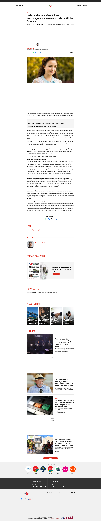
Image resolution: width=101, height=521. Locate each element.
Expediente (49, 506)
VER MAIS (50, 458)
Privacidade (49, 498)
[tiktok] (32, 499)
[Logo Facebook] (35, 53)
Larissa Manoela (44, 230)
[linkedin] (28, 499)
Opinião (36, 498)
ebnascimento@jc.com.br (40, 245)
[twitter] (26, 499)
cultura (30, 230)
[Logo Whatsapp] (33, 53)
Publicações (49, 504)
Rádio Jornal (73, 496)
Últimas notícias (38, 494)
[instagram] (24, 499)
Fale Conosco (49, 508)
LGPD (48, 502)
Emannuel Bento (30, 48)
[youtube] (30, 499)
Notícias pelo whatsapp (63, 494)
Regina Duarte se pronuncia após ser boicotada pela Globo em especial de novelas (46, 123)
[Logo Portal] (50, 6)
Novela (52, 230)
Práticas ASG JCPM (51, 496)
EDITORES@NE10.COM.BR (53, 518)
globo (36, 230)
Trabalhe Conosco (50, 510)
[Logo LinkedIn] (40, 53)
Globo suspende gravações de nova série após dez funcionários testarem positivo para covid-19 (49, 121)
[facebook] (22, 499)
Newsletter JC (62, 496)
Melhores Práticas (50, 500)
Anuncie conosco (62, 500)
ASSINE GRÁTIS (32, 295)
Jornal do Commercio (75, 494)
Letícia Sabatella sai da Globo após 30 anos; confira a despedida (42, 126)
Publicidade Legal (62, 498)
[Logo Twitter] (38, 53)
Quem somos (49, 494)
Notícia (71, 52)
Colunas (37, 496)
